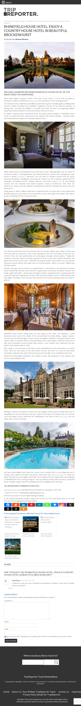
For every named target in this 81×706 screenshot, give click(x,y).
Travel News (50, 682)
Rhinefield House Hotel (13, 490)
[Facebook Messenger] (54, 505)
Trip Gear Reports (41, 682)
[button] (3, 2)
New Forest (34, 101)
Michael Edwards (22, 39)
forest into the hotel (59, 475)
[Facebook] (8, 505)
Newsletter (59, 21)
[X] (70, 505)
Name (6, 622)
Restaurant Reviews (61, 682)
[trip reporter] (21, 15)
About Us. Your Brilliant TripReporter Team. (34, 691)
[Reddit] (15, 505)
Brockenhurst (8, 21)
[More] (23, 509)
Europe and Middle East (28, 21)
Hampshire (41, 21)
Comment (8, 601)
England (16, 21)
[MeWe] (39, 505)
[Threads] (8, 509)
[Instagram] (62, 505)
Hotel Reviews (50, 21)
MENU (8, 2)
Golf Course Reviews (29, 682)
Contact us (63, 691)
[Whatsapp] (47, 505)
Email (6, 629)
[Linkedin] (23, 505)
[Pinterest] (31, 505)
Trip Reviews (40, 684)
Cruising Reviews (10, 682)
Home (6, 691)
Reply (10, 588)
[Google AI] (15, 509)
